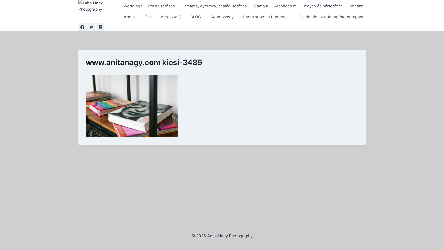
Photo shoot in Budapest (266, 17)
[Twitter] (91, 27)
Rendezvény (222, 17)
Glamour (260, 6)
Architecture (285, 6)
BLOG (195, 17)
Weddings (133, 6)
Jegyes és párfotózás (323, 6)
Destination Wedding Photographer (331, 17)
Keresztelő (171, 17)
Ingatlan (356, 6)
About (129, 17)
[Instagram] (100, 27)
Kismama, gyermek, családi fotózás (214, 6)
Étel (148, 17)
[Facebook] (82, 27)
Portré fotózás (161, 6)
